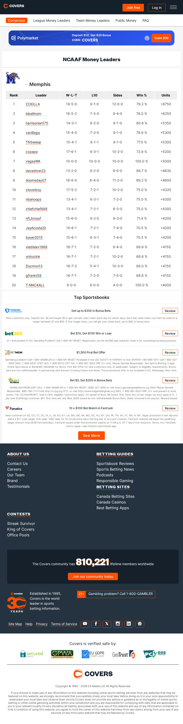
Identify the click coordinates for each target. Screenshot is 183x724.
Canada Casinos (111, 502)
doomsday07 (36, 180)
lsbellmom (33, 113)
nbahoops (33, 199)
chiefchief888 (36, 209)
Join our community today (93, 576)
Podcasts (105, 475)
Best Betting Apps (113, 507)
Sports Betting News (115, 469)
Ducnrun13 (34, 266)
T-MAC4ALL (35, 285)
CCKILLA (33, 104)
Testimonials (18, 486)
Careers (14, 469)
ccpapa (32, 152)
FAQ (145, 20)
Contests (18, 514)
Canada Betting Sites (115, 496)
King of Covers (20, 529)
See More (91, 435)
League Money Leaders (51, 20)
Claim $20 (161, 38)
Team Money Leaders (93, 20)
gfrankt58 (33, 275)
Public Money (126, 20)
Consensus (16, 20)
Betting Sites (113, 486)
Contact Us (17, 463)
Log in (157, 7)
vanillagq (33, 133)
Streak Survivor (21, 523)
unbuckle (33, 256)
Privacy (42, 624)
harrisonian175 (37, 123)
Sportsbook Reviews (115, 463)
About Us (18, 454)
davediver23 (36, 171)
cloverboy (33, 190)
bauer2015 (34, 237)
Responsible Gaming (115, 480)
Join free (133, 7)
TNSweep (33, 142)
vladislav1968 (36, 247)
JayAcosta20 (36, 228)
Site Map (15, 624)
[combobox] (40, 84)
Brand (12, 480)
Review (170, 311)
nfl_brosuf (33, 218)
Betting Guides (115, 454)
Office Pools (18, 535)
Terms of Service (64, 624)
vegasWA (33, 161)
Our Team (16, 475)
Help (29, 624)
